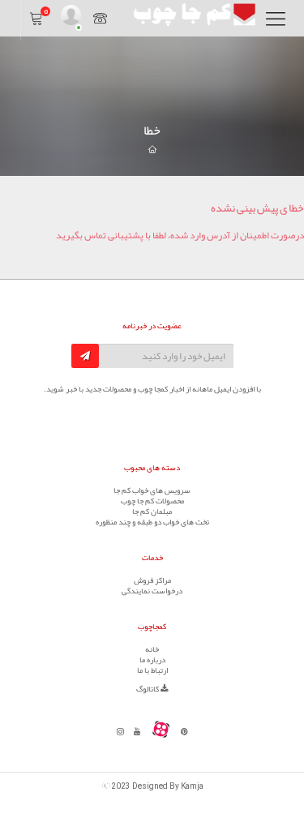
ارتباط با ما (152, 670)
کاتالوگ (148, 689)
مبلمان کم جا (152, 511)
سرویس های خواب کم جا (152, 490)
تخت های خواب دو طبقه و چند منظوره (152, 522)
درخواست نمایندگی (152, 591)
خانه (152, 649)
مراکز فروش (152, 580)
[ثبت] (85, 356)
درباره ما (152, 660)
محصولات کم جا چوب (152, 501)
